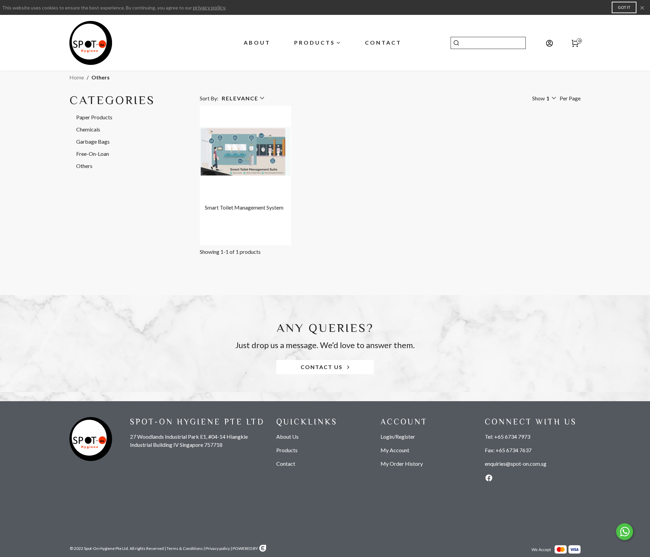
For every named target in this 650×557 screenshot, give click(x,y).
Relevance (240, 98)
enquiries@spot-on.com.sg (515, 463)
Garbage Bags (93, 141)
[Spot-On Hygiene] (106, 43)
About (257, 42)
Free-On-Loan (92, 153)
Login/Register (398, 436)
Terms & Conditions (185, 548)
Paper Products (94, 117)
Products (314, 42)
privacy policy (209, 7)
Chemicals (88, 129)
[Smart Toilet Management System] (245, 151)
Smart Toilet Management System (244, 207)
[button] (325, 367)
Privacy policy (217, 548)
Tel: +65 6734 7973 (507, 436)
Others (84, 166)
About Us (287, 436)
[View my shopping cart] (574, 43)
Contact (383, 42)
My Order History (402, 463)
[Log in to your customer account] (541, 43)
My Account (395, 450)
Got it (624, 7)
